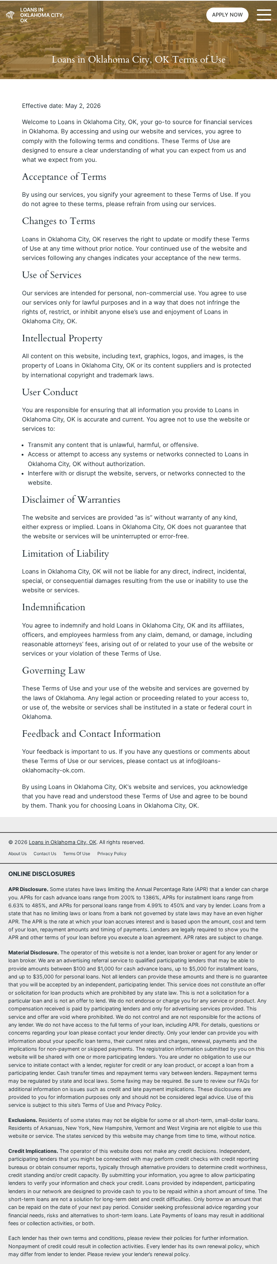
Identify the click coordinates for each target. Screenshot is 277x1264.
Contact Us (45, 853)
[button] (227, 15)
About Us (17, 853)
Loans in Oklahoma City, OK (42, 15)
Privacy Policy (112, 853)
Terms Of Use (76, 853)
